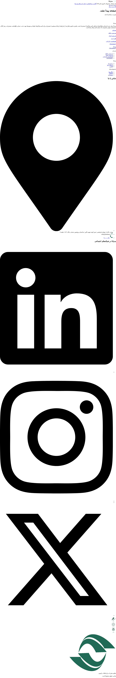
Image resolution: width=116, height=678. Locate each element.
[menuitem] (113, 3)
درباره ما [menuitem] (82, 3)
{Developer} (113, 44)
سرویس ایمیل (112, 36)
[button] (58, 30)
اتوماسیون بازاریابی (111, 41)
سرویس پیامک (112, 33)
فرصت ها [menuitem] (77, 3)
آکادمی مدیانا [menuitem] (93, 3)
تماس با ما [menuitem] (87, 3)
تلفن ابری (113, 38)
